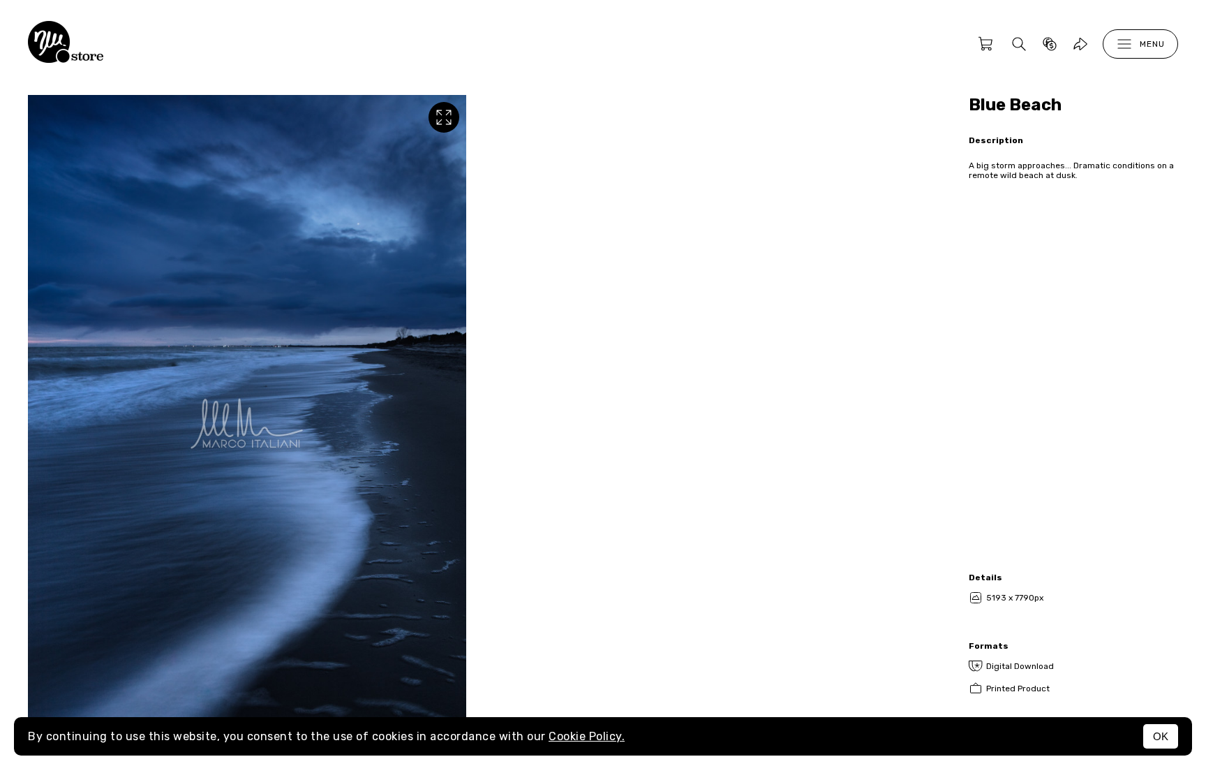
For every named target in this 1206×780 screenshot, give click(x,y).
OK (1160, 736)
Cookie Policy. (587, 736)
